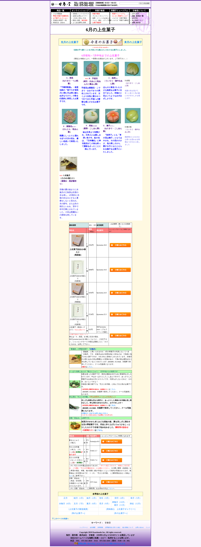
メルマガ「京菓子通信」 (120, 18)
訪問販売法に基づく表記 (112, 527)
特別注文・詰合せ (59, 22)
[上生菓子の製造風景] (78, 509)
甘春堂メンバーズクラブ (81, 14)
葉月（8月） (92, 503)
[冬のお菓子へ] (120, 513)
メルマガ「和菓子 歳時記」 (121, 20)
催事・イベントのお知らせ (101, 18)
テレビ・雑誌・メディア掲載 (101, 20)
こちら (99, 430)
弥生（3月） (104, 498)
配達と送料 (76, 20)
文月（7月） (79, 503)
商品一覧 (60, 11)
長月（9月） (104, 503)
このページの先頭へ (61, 518)
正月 (66, 498)
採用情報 (135, 18)
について (139, 11)
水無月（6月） (65, 503)
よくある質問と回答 (79, 22)
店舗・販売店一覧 (138, 16)
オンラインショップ (80, 11)
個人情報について (138, 20)
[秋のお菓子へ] (78, 513)
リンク (148, 527)
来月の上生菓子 (133, 42)
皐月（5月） (135, 498)
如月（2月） (92, 498)
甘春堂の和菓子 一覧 (60, 20)
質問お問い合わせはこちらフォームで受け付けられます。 (102, 544)
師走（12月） (136, 503)
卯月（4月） (120, 498)
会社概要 (92, 527)
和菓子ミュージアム (118, 14)
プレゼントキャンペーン (100, 16)
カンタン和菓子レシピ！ (120, 16)
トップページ (84, 527)
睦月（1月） (79, 498)
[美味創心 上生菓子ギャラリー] (120, 509)
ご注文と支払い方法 (79, 18)
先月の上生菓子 (70, 42)
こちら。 (90, 367)
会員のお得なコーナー (80, 16)
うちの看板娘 (57, 14)
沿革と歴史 (135, 14)
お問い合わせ (136, 22)
